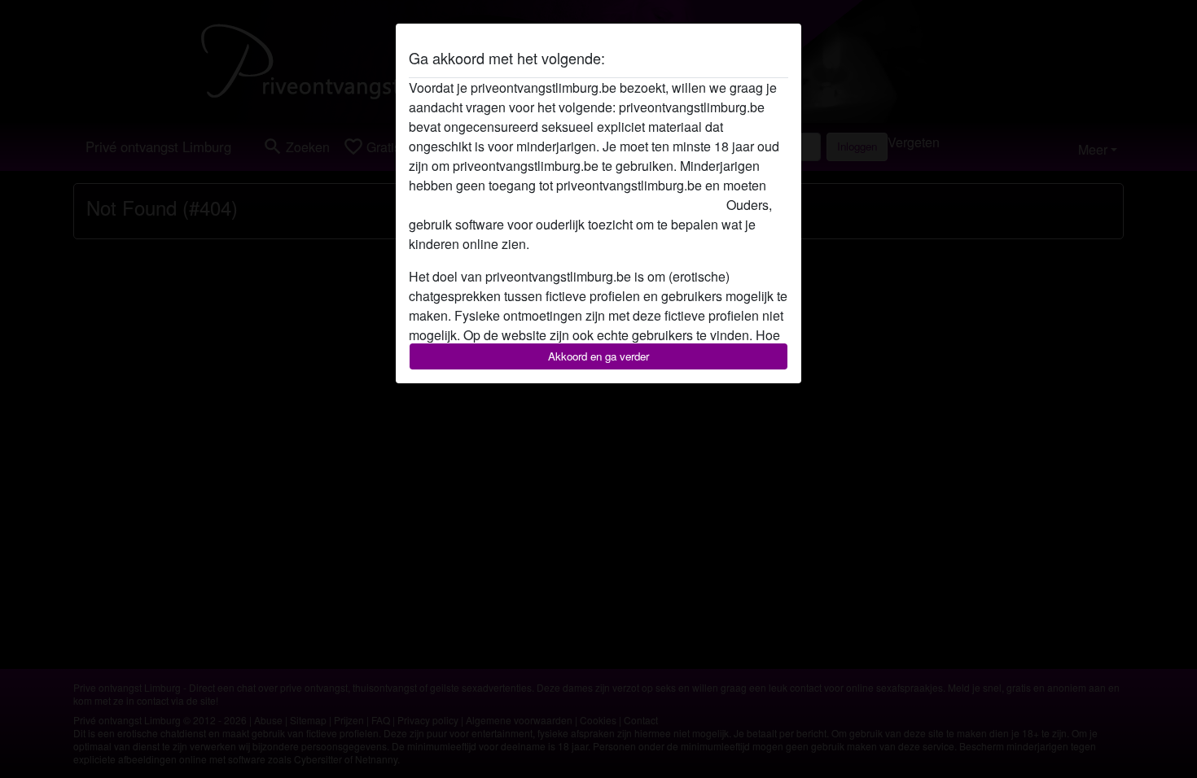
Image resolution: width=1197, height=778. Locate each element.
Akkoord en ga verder (598, 356)
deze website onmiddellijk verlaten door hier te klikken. (566, 204)
